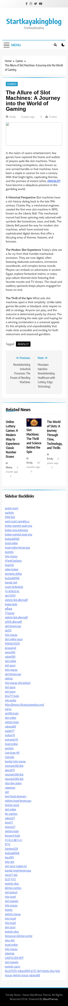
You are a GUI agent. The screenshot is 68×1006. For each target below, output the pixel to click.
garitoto (9, 512)
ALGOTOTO (11, 971)
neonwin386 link (14, 766)
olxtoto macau (13, 914)
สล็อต (8, 608)
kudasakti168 (12, 539)
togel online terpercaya (17, 547)
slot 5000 (10, 595)
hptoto (9, 910)
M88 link (10, 517)
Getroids (9, 757)
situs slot (10, 940)
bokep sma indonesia (16, 530)
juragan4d (10, 648)
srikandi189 (24, 971)
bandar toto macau (15, 761)
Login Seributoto (14, 587)
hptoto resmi (12, 805)
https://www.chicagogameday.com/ (24, 704)
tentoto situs (12, 883)
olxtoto (9, 678)
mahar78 (10, 735)
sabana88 (10, 726)
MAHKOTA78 (12, 643)
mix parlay (10, 700)
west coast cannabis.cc (17, 521)
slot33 (8, 630)
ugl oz (8, 709)
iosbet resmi (11, 508)
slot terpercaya (13, 626)
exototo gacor (12, 966)
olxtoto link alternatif (16, 600)
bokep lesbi (11, 604)
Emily (13, 116)
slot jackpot (24, 683)
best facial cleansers (15, 796)
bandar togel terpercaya (18, 870)
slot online (10, 661)
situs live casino (13, 783)
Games (11, 84)
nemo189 (10, 652)
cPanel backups (13, 560)
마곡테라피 (12, 591)
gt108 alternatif (13, 622)
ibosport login (12, 835)
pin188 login (11, 713)
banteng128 (11, 849)
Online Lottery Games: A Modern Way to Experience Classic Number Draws (13, 439)
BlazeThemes (50, 999)
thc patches (11, 814)
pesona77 (10, 827)
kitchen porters (13, 888)
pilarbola (9, 953)
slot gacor (10, 665)
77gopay (9, 613)
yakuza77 (10, 818)
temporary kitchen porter (18, 936)
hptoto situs (48, 971)
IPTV (7, 844)
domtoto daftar (13, 574)
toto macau (11, 556)
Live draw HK (12, 752)
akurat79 (10, 770)
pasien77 (10, 731)
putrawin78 (11, 739)
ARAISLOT (23, 344)
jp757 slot (36, 971)
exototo (9, 552)
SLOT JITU (10, 879)
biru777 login (12, 696)
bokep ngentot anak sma (18, 526)
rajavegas (10, 787)
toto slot (9, 862)
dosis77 (9, 822)
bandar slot (11, 582)
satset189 (10, 656)
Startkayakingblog (34, 21)
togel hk (9, 565)
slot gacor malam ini (16, 866)
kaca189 (9, 857)
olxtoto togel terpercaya (18, 801)
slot (7, 792)
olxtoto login (12, 722)
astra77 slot (11, 875)
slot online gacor (14, 639)
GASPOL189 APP (14, 958)
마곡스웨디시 (13, 840)
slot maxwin (11, 901)
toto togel (10, 897)
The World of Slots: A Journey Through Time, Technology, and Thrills (54, 435)
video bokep (11, 569)
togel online (11, 543)
